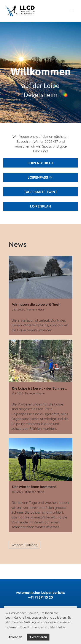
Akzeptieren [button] (38, 637)
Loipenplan (40, 206)
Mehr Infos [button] (57, 627)
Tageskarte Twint (40, 192)
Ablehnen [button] (15, 637)
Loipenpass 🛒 (40, 177)
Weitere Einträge (24, 545)
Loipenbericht (40, 163)
